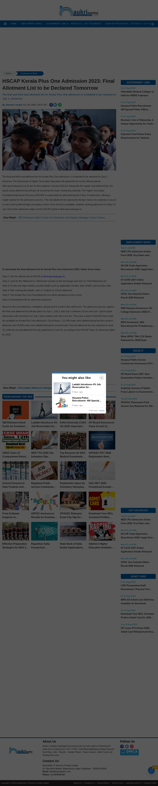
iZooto (102, 410)
